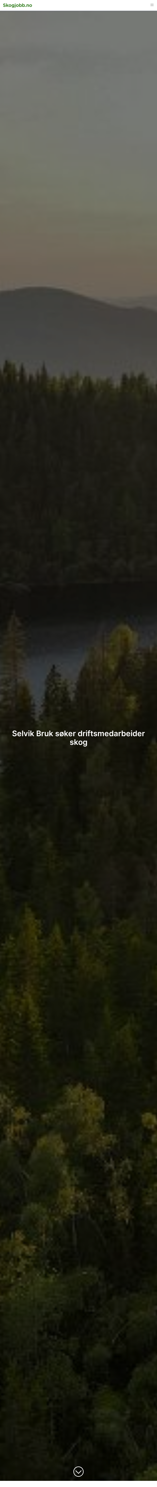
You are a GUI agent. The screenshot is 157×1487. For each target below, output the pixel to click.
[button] (152, 5)
